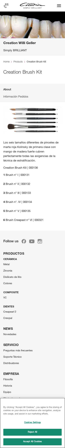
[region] (32, 423)
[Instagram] (39, 241)
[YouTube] (31, 241)
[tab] (32, 89)
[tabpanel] (32, 164)
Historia (7, 386)
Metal (6, 264)
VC (5, 298)
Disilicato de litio (12, 277)
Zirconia (7, 271)
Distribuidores (11, 363)
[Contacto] (6, 5)
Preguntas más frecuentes (18, 350)
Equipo (7, 392)
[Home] (32, 6)
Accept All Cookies (32, 442)
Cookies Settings (32, 423)
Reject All (32, 432)
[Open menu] (59, 5)
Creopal (7, 318)
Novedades (9, 334)
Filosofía (8, 379)
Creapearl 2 (9, 312)
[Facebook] (23, 241)
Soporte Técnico (12, 357)
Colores (7, 283)
